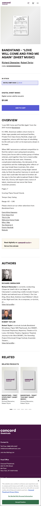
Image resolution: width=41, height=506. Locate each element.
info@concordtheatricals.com (10, 448)
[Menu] (38, 3)
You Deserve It (7, 225)
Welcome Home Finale (10, 220)
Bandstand (16, 128)
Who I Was (6, 222)
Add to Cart (20, 108)
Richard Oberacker (11, 62)
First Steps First (8, 215)
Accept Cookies (20, 502)
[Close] (38, 480)
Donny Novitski (7, 227)
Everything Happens (9, 212)
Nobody (5, 230)
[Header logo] (5, 3)
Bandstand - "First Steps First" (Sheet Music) (9, 397)
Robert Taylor (27, 62)
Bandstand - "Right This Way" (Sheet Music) (28, 397)
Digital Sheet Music (12, 82)
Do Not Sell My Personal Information (20, 496)
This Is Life (6, 217)
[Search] (28, 3)
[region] (20, 492)
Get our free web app (11, 246)
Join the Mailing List (7, 452)
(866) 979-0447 (12, 446)
